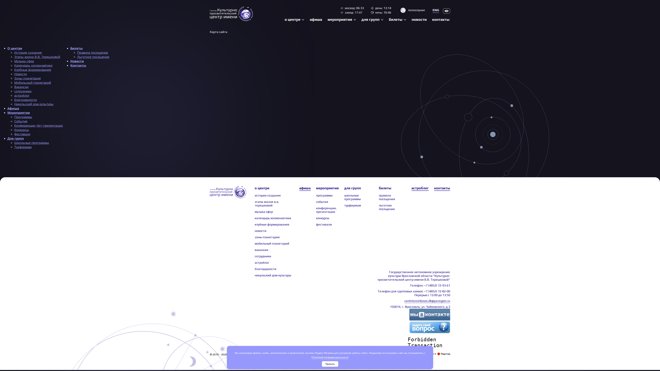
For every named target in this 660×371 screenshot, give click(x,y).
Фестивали (22, 134)
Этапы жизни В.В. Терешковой (37, 57)
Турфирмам (23, 147)
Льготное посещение (93, 57)
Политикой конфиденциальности (330, 357)
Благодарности (25, 100)
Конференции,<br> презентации (38, 125)
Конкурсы (21, 130)
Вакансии (21, 87)
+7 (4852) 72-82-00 (437, 291)
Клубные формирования (32, 70)
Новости (419, 19)
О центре (292, 19)
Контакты (440, 19)
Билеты (395, 19)
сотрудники (22, 91)
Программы (23, 117)
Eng (436, 10)
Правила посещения (92, 52)
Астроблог (420, 188)
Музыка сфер (24, 61)
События (20, 121)
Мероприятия (340, 19)
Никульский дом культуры (33, 104)
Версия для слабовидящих (446, 11)
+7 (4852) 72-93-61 (437, 285)
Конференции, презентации (326, 209)
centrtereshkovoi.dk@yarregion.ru (427, 301)
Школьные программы (31, 143)
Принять (330, 364)
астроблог (22, 95)
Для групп (370, 19)
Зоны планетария (27, 78)
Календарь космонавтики (33, 65)
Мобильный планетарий (32, 83)
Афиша (316, 19)
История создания (28, 52)
